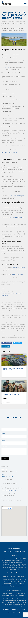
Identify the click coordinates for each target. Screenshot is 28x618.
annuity (7, 67)
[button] (25, 3)
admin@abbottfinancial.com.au (9, 490)
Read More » (6, 372)
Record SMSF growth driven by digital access (13, 369)
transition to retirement (11, 207)
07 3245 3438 (4, 466)
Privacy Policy (7, 551)
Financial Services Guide (13, 548)
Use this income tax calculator (9, 152)
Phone (3, 440)
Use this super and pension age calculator (12, 217)
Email (3, 433)
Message (4, 446)
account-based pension (11, 60)
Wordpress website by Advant (14, 612)
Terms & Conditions (20, 551)
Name (3, 427)
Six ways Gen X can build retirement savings (11, 395)
